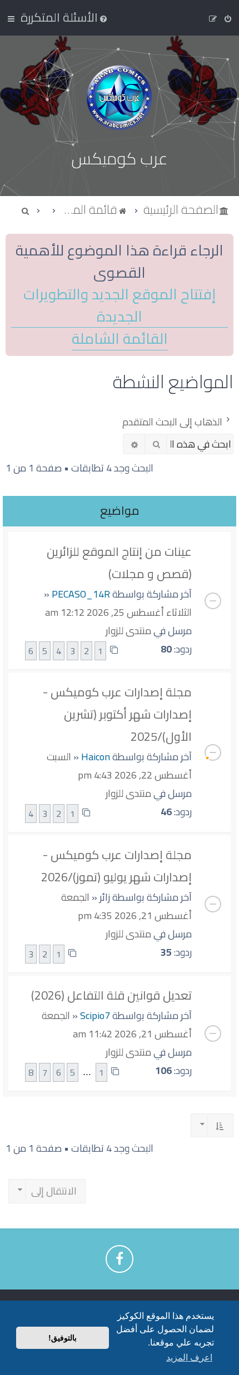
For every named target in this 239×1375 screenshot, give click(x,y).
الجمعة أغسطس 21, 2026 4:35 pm (126, 906)
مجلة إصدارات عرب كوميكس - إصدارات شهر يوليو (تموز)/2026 (116, 866)
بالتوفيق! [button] (62, 1337)
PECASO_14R (81, 594)
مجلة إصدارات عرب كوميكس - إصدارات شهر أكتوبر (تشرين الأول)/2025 (117, 714)
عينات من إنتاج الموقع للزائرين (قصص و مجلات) (119, 562)
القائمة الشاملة (120, 339)
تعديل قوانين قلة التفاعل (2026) (111, 995)
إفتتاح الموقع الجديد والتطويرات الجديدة (119, 305)
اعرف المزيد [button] (189, 1357)
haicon (95, 756)
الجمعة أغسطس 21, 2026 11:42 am (117, 1024)
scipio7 (95, 1015)
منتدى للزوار (128, 630)
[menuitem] (65, 17)
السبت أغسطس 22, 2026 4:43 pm (119, 765)
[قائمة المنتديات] (119, 97)
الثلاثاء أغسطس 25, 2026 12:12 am (118, 612)
